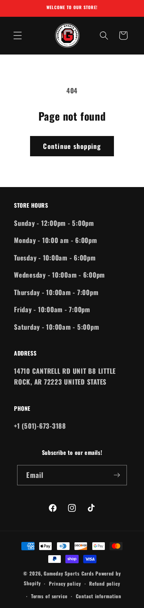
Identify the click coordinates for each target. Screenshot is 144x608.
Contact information (99, 596)
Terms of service (49, 596)
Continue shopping (72, 146)
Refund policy (104, 583)
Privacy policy (65, 583)
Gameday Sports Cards (69, 573)
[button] (17, 35)
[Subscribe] (117, 475)
